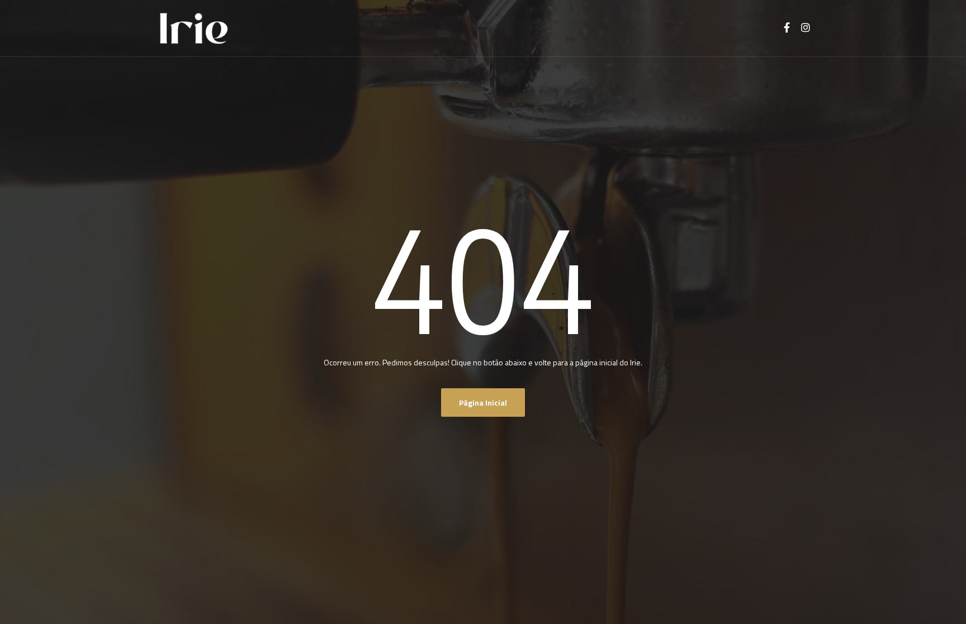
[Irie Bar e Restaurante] (193, 28)
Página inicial (483, 402)
